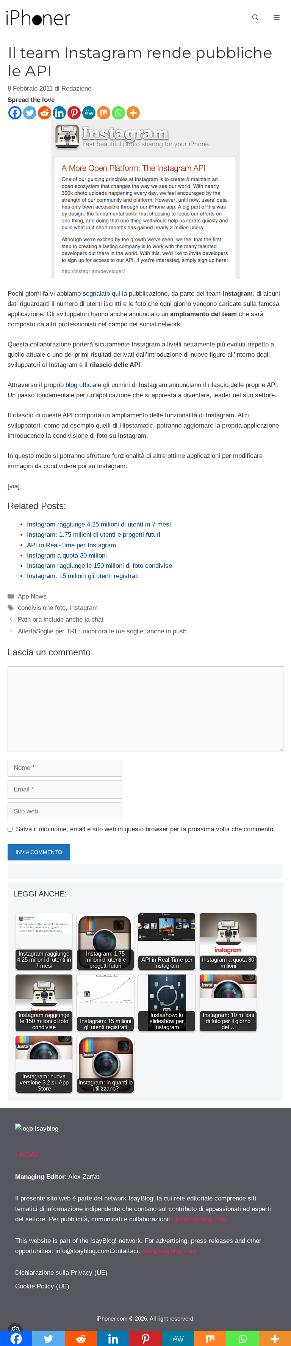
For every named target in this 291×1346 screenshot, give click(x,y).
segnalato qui (101, 293)
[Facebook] (15, 112)
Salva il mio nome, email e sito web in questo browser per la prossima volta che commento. (145, 829)
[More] (133, 112)
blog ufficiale (83, 385)
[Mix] (103, 112)
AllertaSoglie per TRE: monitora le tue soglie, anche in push (102, 631)
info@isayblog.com (199, 1219)
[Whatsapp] (118, 112)
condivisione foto (42, 607)
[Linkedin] (59, 112)
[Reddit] (44, 112)
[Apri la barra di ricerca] (255, 17)
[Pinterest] (74, 112)
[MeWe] (88, 112)
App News (32, 596)
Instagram (83, 607)
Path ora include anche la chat (60, 619)
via (13, 486)
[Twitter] (29, 112)
